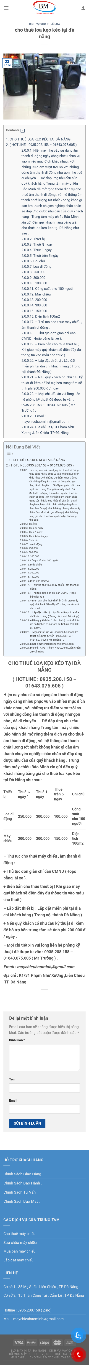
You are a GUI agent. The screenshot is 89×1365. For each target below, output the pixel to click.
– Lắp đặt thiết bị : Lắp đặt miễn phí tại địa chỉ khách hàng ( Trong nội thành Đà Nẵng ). (50, 366)
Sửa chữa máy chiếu (20, 1242)
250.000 (33, 272)
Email (13, 1101)
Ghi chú (33, 261)
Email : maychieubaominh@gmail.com (52, 643)
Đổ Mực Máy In (20, 1354)
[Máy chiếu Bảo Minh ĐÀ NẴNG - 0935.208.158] (44, 8)
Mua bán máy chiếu (19, 1251)
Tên (12, 1079)
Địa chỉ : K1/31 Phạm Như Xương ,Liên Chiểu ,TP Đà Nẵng (55, 649)
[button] (23, 131)
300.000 (33, 278)
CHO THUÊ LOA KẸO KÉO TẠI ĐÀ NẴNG (38, 139)
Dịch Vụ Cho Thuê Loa (44, 24)
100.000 (34, 283)
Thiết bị (33, 239)
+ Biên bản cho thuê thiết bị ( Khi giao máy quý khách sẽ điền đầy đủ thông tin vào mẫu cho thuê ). (51, 349)
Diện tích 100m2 (40, 316)
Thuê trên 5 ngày (39, 256)
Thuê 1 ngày (36, 250)
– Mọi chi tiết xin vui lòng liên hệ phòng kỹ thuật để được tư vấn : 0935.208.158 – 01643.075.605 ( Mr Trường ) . (54, 636)
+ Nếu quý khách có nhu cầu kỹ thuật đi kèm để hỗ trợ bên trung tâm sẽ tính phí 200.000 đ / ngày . (52, 382)
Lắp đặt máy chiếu (18, 1260)
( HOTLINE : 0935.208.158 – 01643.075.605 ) (41, 145)
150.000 (34, 311)
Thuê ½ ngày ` (38, 244)
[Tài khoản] (83, 8)
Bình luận (17, 1040)
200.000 (34, 300)
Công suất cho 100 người (47, 289)
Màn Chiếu (18, 1357)
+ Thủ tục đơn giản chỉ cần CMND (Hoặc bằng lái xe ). (53, 594)
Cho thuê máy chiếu (19, 1234)
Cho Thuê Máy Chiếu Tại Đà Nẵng (55, 1357)
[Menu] (6, 7)
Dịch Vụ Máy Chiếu (63, 1350)
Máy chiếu (36, 294)
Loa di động (36, 267)
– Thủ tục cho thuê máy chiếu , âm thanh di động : (54, 586)
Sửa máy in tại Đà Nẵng (28, 1350)
